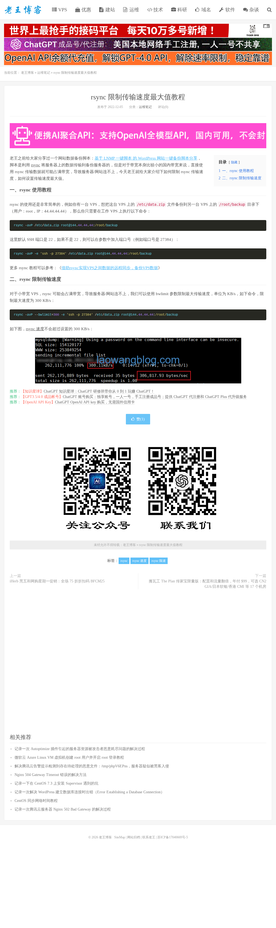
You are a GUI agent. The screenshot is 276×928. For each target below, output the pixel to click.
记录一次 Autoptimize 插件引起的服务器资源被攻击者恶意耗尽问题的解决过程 (80, 749)
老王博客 (23, 9)
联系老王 (148, 837)
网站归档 (133, 837)
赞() (140, 419)
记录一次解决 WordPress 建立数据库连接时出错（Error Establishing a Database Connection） (89, 792)
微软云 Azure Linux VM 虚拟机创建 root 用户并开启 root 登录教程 (69, 757)
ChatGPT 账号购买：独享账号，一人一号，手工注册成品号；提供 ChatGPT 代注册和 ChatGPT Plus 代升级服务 (155, 397)
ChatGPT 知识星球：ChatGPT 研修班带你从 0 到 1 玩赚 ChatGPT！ (99, 391)
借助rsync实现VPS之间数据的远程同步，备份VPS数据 (109, 268)
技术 (157, 9)
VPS (62, 9)
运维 (133, 9)
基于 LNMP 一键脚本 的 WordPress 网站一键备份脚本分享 (146, 158)
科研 (181, 9)
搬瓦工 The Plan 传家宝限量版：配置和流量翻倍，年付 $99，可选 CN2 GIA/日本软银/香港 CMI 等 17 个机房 (207, 584)
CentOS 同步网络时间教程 (36, 801)
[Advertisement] (138, 662)
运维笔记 (43, 73)
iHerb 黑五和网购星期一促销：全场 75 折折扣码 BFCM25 (57, 581)
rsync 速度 (35, 329)
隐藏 (234, 162)
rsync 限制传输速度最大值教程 (138, 97)
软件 (229, 9)
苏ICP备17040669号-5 (172, 837)
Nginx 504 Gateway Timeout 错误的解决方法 (51, 775)
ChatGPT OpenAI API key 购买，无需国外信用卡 (95, 402)
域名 (205, 9)
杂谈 (253, 9)
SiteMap (119, 837)
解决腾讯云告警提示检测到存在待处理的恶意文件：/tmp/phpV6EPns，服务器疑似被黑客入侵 (92, 766)
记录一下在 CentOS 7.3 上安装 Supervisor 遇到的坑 (56, 783)
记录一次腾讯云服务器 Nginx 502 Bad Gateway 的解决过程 (63, 809)
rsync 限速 (158, 561)
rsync (35, 165)
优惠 (85, 9)
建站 (109, 9)
